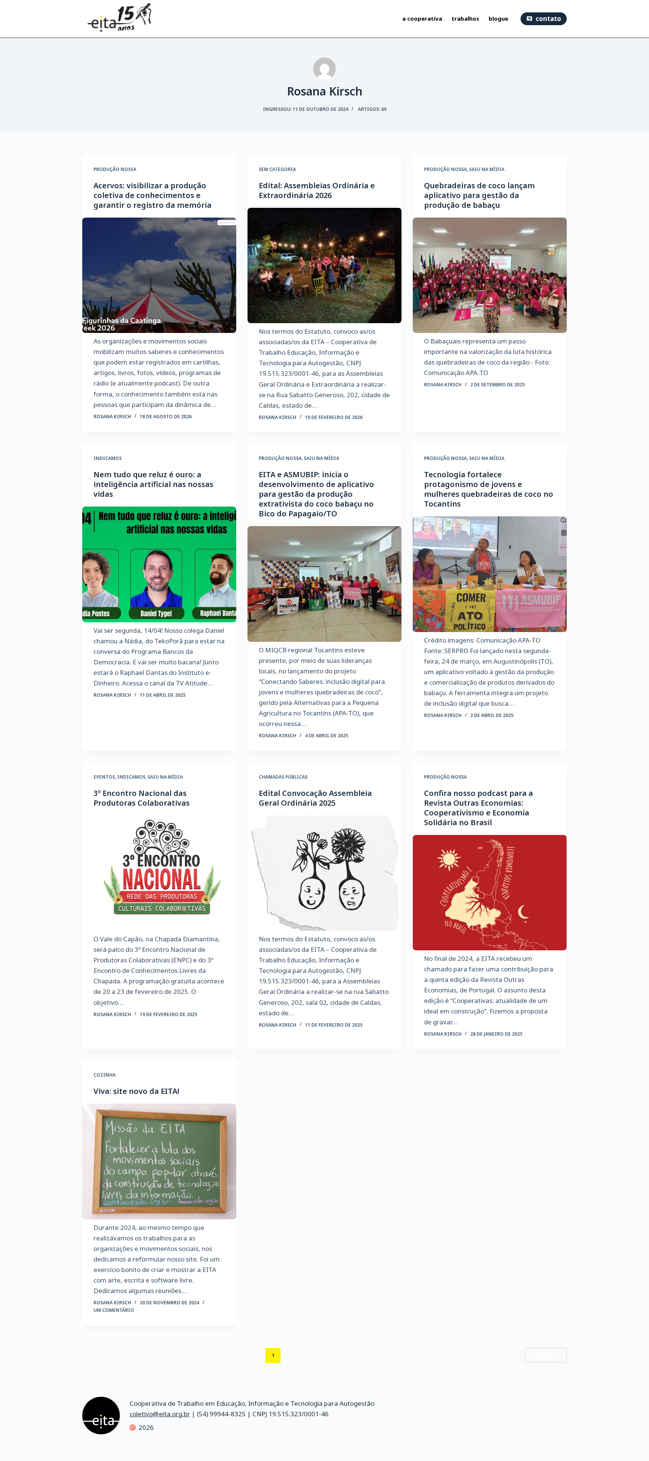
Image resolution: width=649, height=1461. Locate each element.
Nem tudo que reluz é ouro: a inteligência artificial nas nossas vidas (153, 484)
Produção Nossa (115, 169)
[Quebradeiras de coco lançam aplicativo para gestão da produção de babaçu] (490, 275)
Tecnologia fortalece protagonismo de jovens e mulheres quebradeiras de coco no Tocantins (488, 489)
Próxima (542, 1355)
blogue (498, 18)
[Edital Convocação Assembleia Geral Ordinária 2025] (324, 873)
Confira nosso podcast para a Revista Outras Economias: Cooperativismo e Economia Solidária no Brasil (478, 807)
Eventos (104, 777)
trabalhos (465, 18)
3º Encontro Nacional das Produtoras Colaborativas (142, 798)
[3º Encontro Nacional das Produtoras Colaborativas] (159, 873)
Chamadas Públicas (283, 777)
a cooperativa (422, 18)
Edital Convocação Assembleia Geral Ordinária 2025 (315, 798)
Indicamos (108, 458)
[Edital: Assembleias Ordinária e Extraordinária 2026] (324, 266)
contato (548, 18)
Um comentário (114, 1310)
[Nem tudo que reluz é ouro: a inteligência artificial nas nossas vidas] (159, 564)
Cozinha (105, 1075)
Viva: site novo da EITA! (136, 1091)
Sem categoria (277, 169)
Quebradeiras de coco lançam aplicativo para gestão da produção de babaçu (479, 195)
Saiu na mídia (486, 169)
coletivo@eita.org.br (160, 1414)
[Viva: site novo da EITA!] (159, 1161)
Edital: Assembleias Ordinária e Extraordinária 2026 (317, 190)
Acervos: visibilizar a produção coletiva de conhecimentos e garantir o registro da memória (152, 195)
